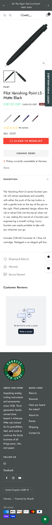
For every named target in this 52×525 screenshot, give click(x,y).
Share (6, 167)
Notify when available (48, 88)
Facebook (8, 470)
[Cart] (47, 15)
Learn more (26, 7)
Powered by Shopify (24, 498)
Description (10, 179)
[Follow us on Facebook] (6, 478)
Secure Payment (17, 274)
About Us (33, 415)
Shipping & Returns (19, 259)
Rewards (33, 399)
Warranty (13, 266)
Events (32, 421)
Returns (33, 393)
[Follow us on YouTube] (19, 478)
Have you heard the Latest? (37, 407)
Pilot (6, 87)
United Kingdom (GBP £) (17, 490)
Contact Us (34, 433)
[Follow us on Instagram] (13, 478)
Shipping (33, 427)
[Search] (10, 15)
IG (4, 463)
